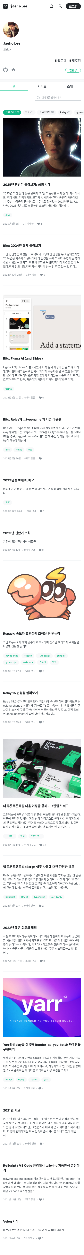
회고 (29, 112)
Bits (7, 449)
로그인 (73, 6)
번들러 (42, 662)
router (34, 1079)
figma (8, 388)
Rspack (28, 655)
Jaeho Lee (12, 43)
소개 (70, 86)
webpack (28, 662)
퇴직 (22, 836)
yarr (46, 1079)
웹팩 (54, 662)
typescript (11, 662)
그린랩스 (9, 836)
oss (30, 449)
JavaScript (11, 655)
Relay (65, 112)
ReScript (10, 896)
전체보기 (12, 112)
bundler (61, 655)
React (24, 896)
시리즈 (42, 86)
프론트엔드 (46, 112)
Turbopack (44, 655)
